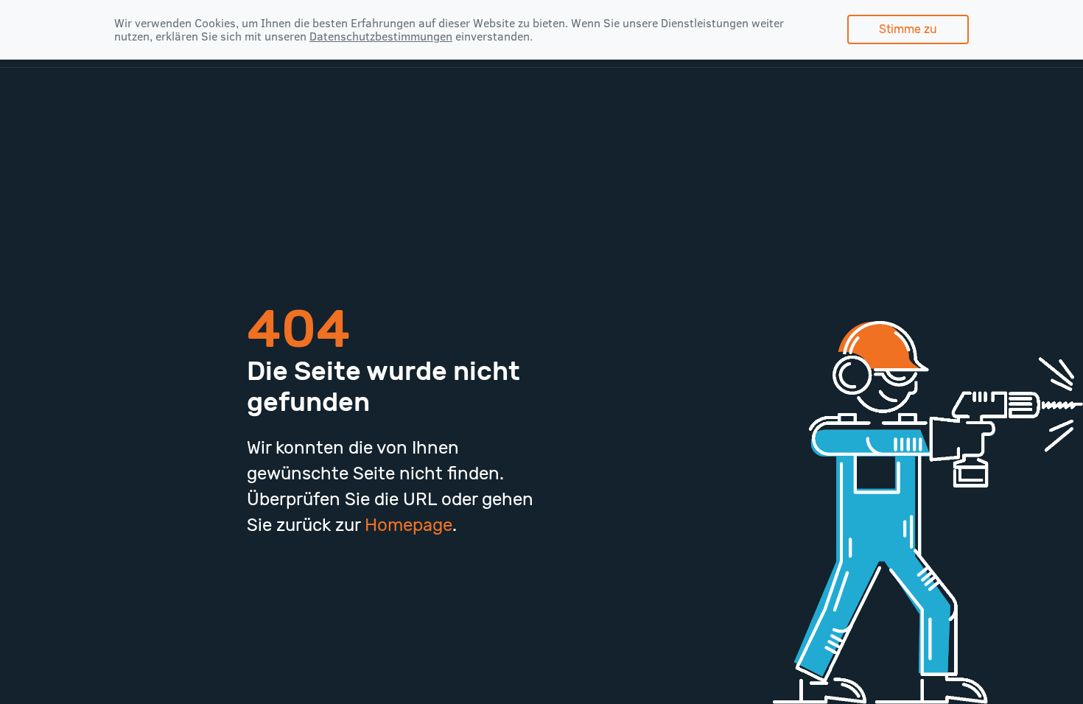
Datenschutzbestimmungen (380, 36)
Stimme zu (908, 29)
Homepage (408, 525)
